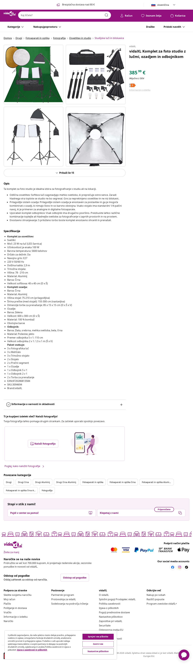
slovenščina (163, 4)
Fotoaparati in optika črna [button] (123, 482)
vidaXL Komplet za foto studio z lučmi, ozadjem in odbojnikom (157, 54)
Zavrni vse (98, 644)
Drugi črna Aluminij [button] (66, 482)
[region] (61, 645)
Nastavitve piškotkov (111, 616)
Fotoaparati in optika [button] (92, 482)
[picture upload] (84, 443)
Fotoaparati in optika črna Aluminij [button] (22, 490)
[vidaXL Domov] (10, 13)
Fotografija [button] (47, 490)
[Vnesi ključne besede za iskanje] (106, 15)
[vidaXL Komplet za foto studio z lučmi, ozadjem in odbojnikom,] (33, 74)
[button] (75, 5)
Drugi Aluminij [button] (42, 482)
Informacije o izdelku (139, 89)
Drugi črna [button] (23, 482)
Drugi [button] (9, 482)
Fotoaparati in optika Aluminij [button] (157, 482)
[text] (137, 73)
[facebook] (172, 567)
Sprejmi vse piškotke (98, 636)
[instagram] (179, 567)
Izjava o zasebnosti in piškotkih (32, 649)
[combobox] (64, 15)
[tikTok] (186, 567)
